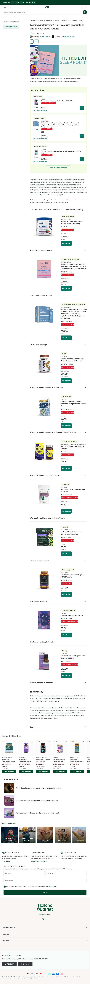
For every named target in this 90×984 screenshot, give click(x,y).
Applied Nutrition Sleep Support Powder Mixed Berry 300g (72, 223)
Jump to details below (40, 110)
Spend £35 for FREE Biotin (69, 497)
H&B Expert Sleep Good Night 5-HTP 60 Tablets (72, 576)
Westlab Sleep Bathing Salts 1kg (72, 615)
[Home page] (46, 7)
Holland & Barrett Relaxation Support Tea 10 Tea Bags (71, 533)
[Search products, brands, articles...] (85, 12)
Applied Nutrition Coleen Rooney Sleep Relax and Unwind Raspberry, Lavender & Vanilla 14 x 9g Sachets (73, 266)
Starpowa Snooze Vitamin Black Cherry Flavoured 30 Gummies (72, 360)
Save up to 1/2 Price (67, 230)
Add (82, 108)
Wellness (49, 21)
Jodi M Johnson (45, 37)
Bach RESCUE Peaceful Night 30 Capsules (72, 447)
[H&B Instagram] (43, 919)
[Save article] (31, 41)
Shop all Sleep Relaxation (58, 167)
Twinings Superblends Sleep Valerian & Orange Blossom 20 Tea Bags (73, 403)
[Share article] (36, 41)
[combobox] (43, 12)
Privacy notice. (52, 886)
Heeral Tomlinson (69, 37)
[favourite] (15, 742)
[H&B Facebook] (47, 919)
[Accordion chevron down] (85, 250)
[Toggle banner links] (86, 2)
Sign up (45, 892)
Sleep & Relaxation (11, 27)
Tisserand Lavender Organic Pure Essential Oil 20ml (73, 657)
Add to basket (66, 243)
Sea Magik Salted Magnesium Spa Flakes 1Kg (73, 490)
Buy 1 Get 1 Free (66, 583)
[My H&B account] (82, 7)
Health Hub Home (37, 21)
